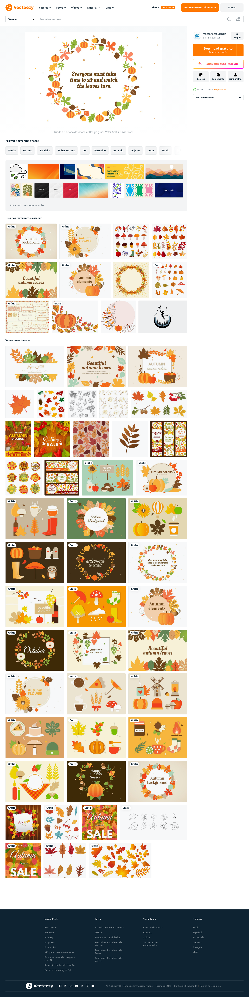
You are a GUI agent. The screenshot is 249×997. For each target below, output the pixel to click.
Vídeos (75, 7)
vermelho (100, 150)
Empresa (49, 942)
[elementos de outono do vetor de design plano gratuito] (96, 781)
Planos (155, 7)
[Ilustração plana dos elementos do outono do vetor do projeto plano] (107, 478)
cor (85, 150)
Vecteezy (49, 932)
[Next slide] (181, 150)
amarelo (118, 150)
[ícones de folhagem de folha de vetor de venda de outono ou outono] (23, 478)
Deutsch (197, 942)
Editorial (92, 7)
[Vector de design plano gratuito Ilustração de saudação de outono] (157, 366)
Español (197, 932)
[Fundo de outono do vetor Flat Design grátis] (31, 280)
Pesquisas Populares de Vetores (108, 944)
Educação (49, 947)
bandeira (45, 150)
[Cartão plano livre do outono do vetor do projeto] (85, 241)
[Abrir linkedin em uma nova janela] (71, 986)
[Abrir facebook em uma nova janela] (60, 986)
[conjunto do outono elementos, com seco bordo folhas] (64, 860)
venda (12, 150)
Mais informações (205, 97)
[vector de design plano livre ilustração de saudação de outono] (31, 241)
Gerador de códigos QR (57, 970)
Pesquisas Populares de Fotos (108, 952)
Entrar (232, 7)
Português (199, 937)
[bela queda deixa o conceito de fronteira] (131, 280)
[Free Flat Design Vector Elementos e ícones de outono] (157, 518)
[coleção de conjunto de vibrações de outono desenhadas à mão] (169, 280)
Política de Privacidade (185, 985)
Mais (108, 7)
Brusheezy (50, 927)
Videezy (48, 937)
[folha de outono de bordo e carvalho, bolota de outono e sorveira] (82, 404)
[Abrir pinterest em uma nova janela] (76, 986)
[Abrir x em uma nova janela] (87, 986)
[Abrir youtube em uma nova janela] (93, 986)
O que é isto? (220, 89)
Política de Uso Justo (210, 985)
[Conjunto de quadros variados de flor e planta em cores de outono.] (27, 317)
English (197, 927)
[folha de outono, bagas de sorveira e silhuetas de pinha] (51, 404)
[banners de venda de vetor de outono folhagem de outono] (61, 478)
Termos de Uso (163, 985)
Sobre (146, 937)
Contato (147, 932)
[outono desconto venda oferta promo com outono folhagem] (18, 439)
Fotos (59, 7)
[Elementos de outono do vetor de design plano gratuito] (85, 280)
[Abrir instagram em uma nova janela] (65, 986)
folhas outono (66, 150)
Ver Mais (169, 190)
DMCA (98, 932)
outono (27, 150)
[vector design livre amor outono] (34, 366)
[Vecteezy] (19, 7)
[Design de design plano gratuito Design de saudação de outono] (34, 606)
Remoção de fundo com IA (59, 965)
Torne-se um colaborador (150, 944)
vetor (151, 150)
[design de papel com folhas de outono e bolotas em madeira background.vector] (23, 822)
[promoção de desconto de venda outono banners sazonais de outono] (168, 439)
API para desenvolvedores (59, 952)
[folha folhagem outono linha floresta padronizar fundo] (113, 404)
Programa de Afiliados (107, 937)
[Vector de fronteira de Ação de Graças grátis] (75, 317)
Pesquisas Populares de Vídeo (108, 959)
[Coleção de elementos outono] (131, 241)
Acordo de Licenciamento (109, 927)
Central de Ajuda (153, 927)
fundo (165, 150)
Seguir (237, 37)
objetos (135, 150)
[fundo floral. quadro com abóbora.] (118, 317)
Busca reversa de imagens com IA (59, 959)
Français (197, 947)
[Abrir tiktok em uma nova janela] (82, 986)
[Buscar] (229, 19)
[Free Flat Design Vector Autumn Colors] (161, 478)
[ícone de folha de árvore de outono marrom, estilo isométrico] (19, 404)
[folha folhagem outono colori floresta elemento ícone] (130, 439)
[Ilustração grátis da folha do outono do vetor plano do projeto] (96, 366)
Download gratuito (218, 50)
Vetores (43, 7)
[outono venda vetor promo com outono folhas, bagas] (52, 439)
